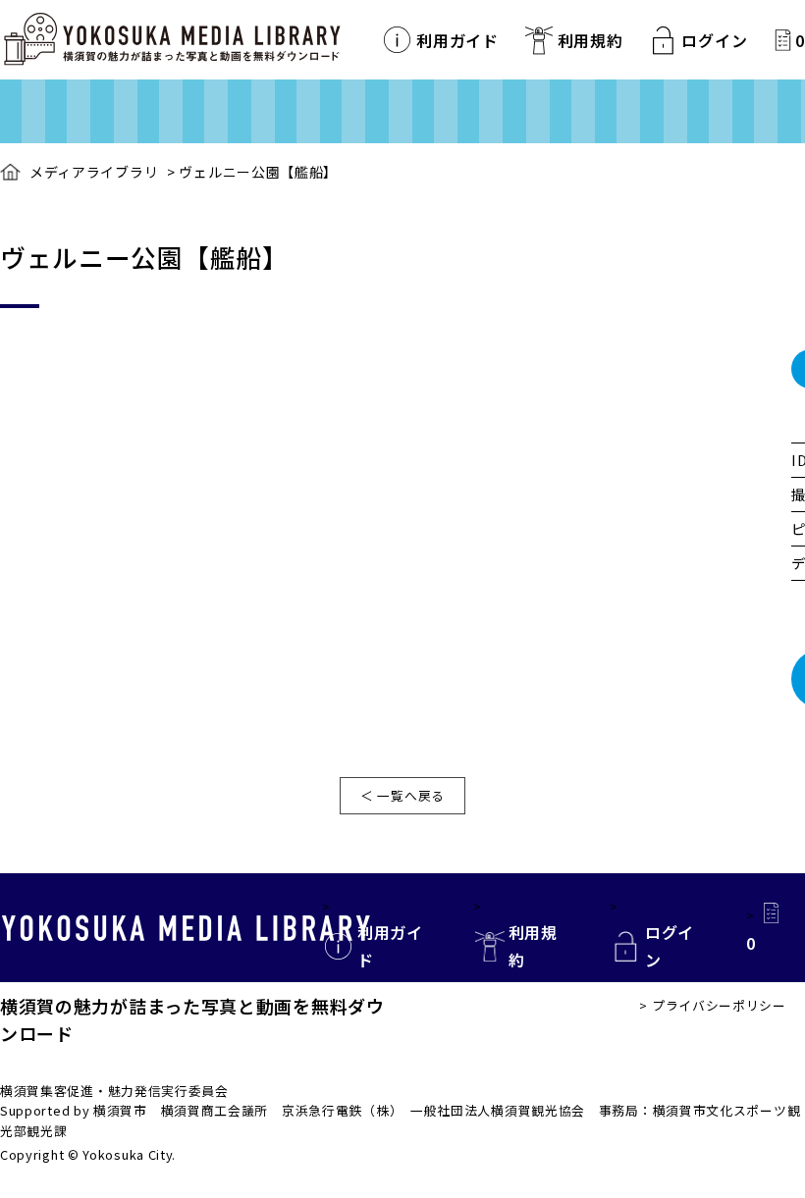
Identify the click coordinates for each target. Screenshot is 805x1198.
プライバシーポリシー (719, 1005)
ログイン (714, 40)
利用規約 (590, 40)
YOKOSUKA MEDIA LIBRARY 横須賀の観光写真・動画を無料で (172, 40)
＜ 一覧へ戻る (402, 795)
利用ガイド (457, 40)
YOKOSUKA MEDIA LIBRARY (186, 928)
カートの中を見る (783, 40)
